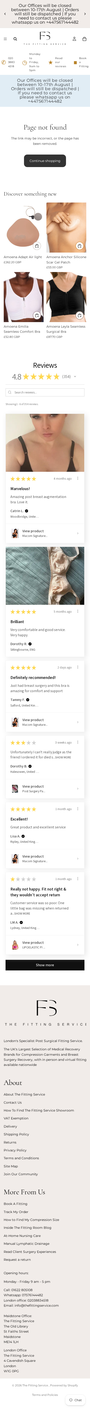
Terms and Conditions (21, 1158)
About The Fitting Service (24, 1094)
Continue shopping (45, 161)
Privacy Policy (15, 1150)
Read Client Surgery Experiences (30, 1251)
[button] (75, 376)
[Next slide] (85, 14)
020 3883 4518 (8, 62)
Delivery (10, 1126)
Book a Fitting (81, 62)
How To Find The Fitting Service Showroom (39, 1110)
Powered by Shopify (64, 1385)
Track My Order (16, 1212)
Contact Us (13, 1102)
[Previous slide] (5, 14)
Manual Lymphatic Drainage (26, 1244)
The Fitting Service (35, 1385)
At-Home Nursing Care (22, 1236)
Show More (63, 757)
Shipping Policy (16, 1134)
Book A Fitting (15, 1204)
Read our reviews (57, 62)
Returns (10, 1142)
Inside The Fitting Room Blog (27, 1228)
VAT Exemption (16, 1118)
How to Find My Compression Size (31, 1220)
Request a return (17, 1260)
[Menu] (5, 39)
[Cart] (84, 39)
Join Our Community (21, 1174)
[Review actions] (78, 478)
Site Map (11, 1166)
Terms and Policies (45, 1395)
